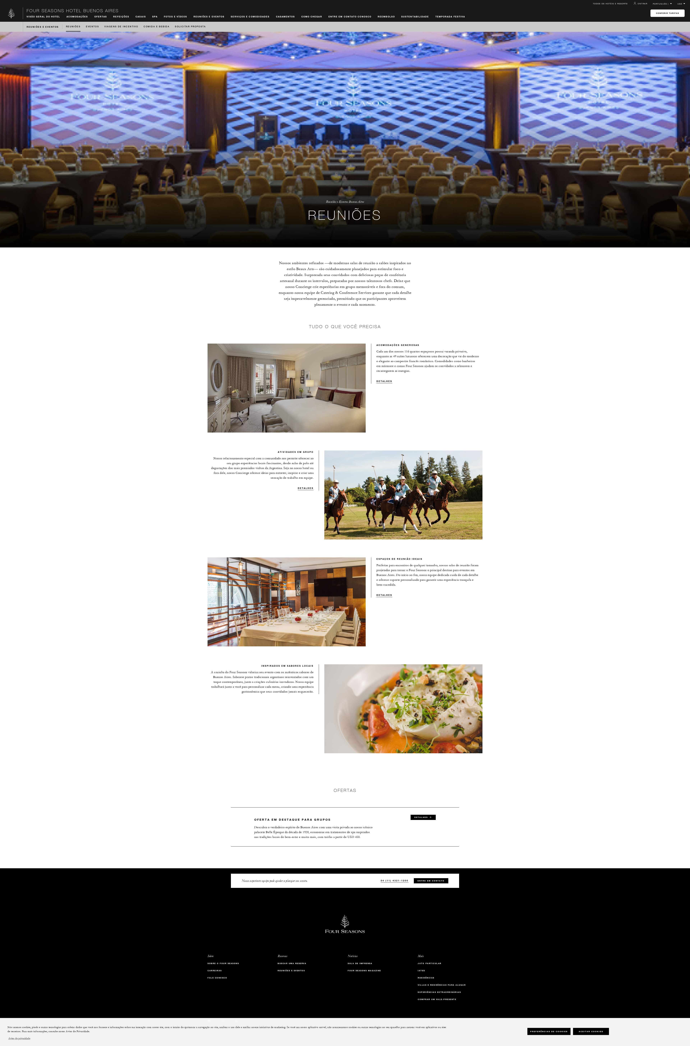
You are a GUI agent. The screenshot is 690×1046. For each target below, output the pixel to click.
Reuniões (73, 27)
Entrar (642, 4)
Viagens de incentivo (121, 27)
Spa (155, 16)
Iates (421, 970)
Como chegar (311, 16)
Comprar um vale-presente (437, 999)
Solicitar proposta (190, 27)
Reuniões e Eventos (209, 16)
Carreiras (215, 970)
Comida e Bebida (156, 27)
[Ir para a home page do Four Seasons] (11, 13)
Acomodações (77, 16)
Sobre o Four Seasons (223, 963)
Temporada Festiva (450, 16)
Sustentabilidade (415, 16)
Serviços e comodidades (250, 16)
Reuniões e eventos (291, 970)
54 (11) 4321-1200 (394, 880)
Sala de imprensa (360, 963)
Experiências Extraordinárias (439, 992)
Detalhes (384, 381)
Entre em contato (431, 881)
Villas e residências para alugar (442, 985)
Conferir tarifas (667, 13)
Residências (426, 978)
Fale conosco (217, 978)
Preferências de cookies (549, 1031)
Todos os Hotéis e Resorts (610, 4)
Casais (140, 16)
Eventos (92, 27)
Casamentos (285, 16)
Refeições (121, 16)
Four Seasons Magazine (364, 970)
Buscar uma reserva (292, 963)
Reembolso (386, 16)
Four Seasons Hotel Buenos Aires (73, 10)
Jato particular (429, 963)
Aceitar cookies (591, 1031)
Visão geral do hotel (43, 16)
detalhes (421, 817)
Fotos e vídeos (175, 16)
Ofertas (100, 16)
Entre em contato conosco (349, 16)
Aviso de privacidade (19, 1038)
